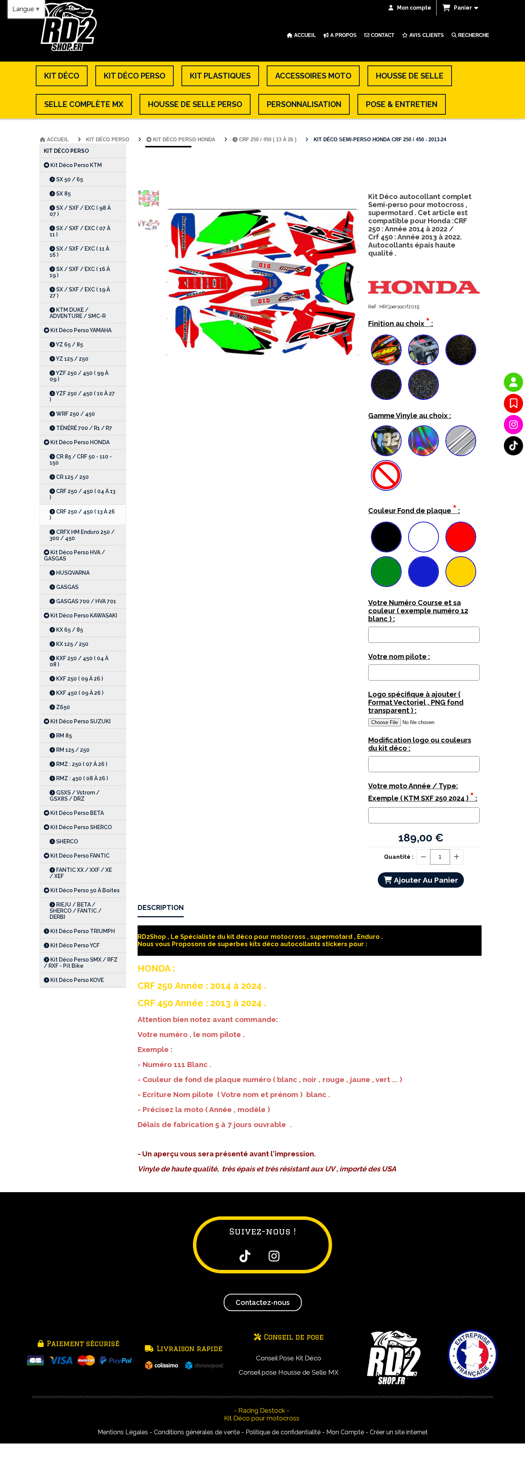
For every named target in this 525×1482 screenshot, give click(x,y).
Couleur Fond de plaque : (414, 509)
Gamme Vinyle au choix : (409, 415)
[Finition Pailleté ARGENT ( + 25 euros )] (386, 384)
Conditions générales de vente (197, 1432)
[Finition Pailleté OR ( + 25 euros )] (460, 350)
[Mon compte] (513, 382)
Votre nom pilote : (399, 656)
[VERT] (386, 571)
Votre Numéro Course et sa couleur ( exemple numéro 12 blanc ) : (418, 611)
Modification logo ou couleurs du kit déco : (419, 744)
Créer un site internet (399, 1432)
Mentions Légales (123, 1432)
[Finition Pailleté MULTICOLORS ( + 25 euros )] (423, 384)
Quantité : (399, 856)
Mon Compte (345, 1432)
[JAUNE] (460, 571)
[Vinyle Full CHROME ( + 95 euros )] (460, 440)
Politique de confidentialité (283, 1432)
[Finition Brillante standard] (386, 350)
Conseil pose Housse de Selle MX (289, 1372)
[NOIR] (386, 537)
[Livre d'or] (513, 403)
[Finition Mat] (423, 350)
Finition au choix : (400, 322)
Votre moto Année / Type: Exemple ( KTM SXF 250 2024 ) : (422, 792)
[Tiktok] (513, 445)
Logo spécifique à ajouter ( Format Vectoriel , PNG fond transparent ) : (416, 702)
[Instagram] (513, 424)
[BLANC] (423, 537)
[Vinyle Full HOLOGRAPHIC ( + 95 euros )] (423, 440)
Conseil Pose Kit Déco (288, 1358)
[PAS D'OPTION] (386, 475)
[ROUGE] (460, 537)
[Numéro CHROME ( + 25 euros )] (386, 440)
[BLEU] (423, 571)
